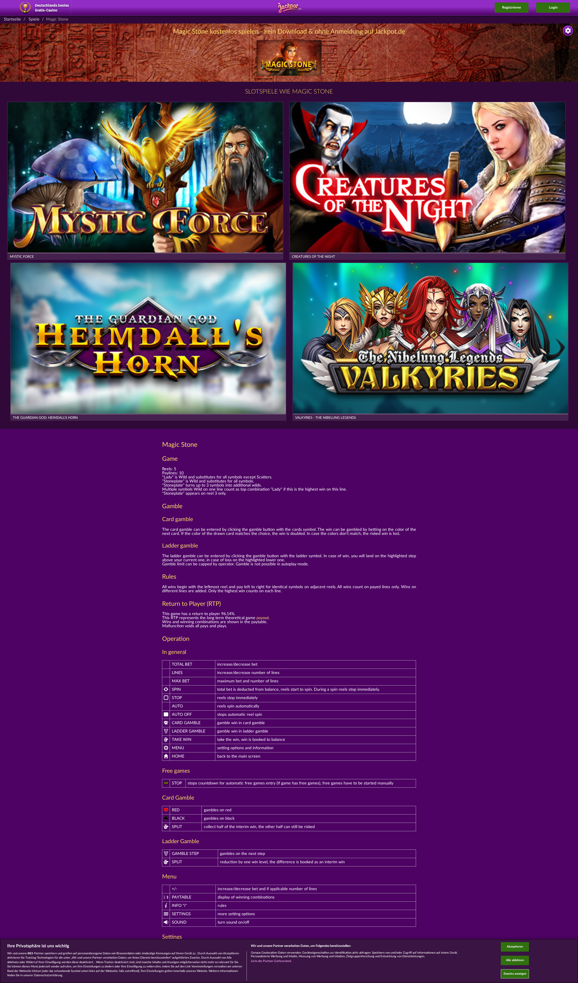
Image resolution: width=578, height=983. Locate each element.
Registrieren (511, 7)
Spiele (34, 19)
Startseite (12, 19)
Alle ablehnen (515, 960)
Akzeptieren (515, 947)
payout (262, 618)
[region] (289, 961)
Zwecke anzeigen (514, 973)
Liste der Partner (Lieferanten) (271, 961)
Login (553, 7)
